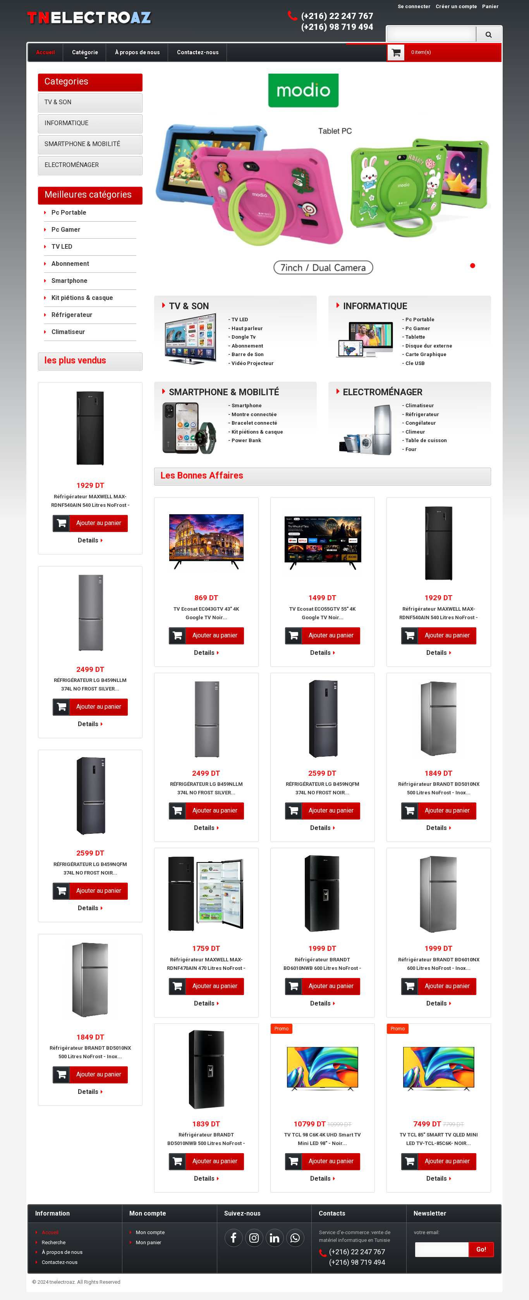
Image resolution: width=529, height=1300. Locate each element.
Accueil (45, 52)
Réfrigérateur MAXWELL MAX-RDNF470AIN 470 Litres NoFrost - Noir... (206, 968)
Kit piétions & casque (82, 297)
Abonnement (70, 263)
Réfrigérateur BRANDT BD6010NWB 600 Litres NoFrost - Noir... (322, 968)
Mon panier (148, 1242)
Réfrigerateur (72, 315)
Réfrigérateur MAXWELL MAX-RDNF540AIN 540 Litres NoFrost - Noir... (438, 617)
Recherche (53, 1242)
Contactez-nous (198, 52)
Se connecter (414, 6)
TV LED (62, 246)
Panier (490, 6)
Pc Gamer (66, 229)
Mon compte (150, 1232)
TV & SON (58, 102)
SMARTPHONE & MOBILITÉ (82, 144)
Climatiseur (68, 332)
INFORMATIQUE (66, 123)
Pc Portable (69, 212)
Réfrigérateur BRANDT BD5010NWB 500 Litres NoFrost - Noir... (206, 1143)
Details (204, 652)
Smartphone (70, 280)
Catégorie (85, 52)
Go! (481, 1249)
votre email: (427, 1232)
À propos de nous (137, 52)
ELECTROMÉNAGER (72, 165)
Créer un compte (456, 6)
